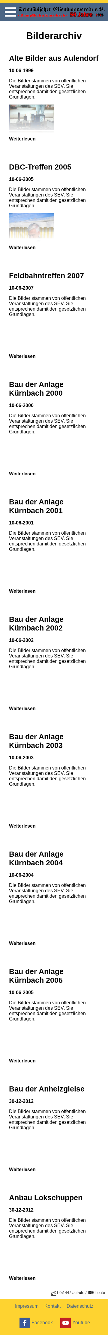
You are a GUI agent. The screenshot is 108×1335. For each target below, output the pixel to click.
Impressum (26, 1306)
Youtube (81, 1322)
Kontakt (52, 1306)
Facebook (42, 1322)
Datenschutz (80, 1306)
